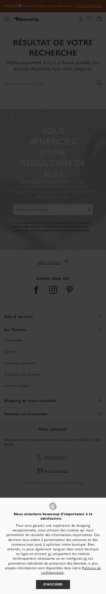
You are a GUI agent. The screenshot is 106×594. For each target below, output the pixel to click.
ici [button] (85, 558)
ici (50, 554)
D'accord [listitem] (53, 584)
